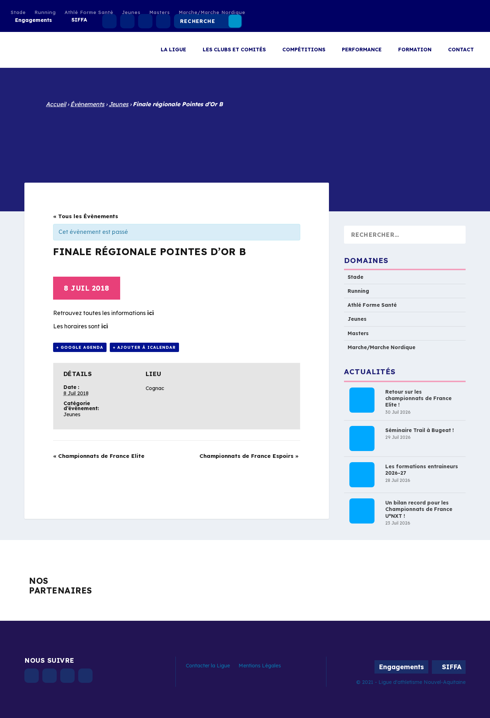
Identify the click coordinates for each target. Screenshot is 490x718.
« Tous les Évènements (85, 216)
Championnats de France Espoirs (248, 455)
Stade (18, 12)
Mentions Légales (260, 665)
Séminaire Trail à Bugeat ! (419, 430)
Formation (415, 50)
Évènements (87, 104)
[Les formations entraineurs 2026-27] (361, 474)
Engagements (33, 20)
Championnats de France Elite (99, 455)
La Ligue (173, 50)
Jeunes (131, 12)
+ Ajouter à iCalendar (144, 347)
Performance (362, 50)
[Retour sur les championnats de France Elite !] (361, 400)
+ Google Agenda (79, 347)
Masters (159, 12)
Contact (461, 50)
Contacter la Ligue (208, 665)
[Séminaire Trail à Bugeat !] (361, 438)
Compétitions (303, 50)
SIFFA (79, 20)
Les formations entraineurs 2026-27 (421, 469)
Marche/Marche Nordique (212, 12)
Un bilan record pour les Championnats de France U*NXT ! (418, 509)
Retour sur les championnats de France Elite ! (418, 398)
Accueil (56, 104)
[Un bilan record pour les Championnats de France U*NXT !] (361, 511)
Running (45, 12)
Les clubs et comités (234, 50)
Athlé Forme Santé (89, 12)
